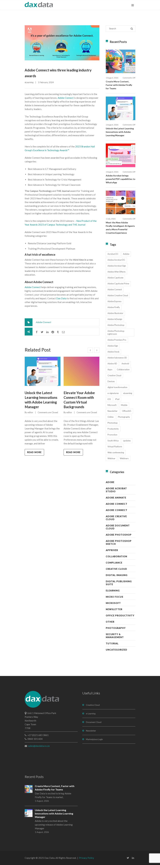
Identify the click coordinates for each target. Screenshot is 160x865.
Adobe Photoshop (116, 325)
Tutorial (112, 643)
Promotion (112, 434)
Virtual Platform (115, 446)
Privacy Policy (86, 857)
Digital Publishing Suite (119, 583)
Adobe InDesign (115, 319)
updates (127, 440)
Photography (124, 417)
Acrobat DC (113, 254)
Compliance (114, 562)
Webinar (111, 458)
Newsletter (113, 411)
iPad (117, 399)
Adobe (126, 254)
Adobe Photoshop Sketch (119, 542)
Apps (110, 369)
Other (110, 621)
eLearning (29, 82)
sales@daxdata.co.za (39, 745)
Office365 (126, 411)
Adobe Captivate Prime (118, 283)
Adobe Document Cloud (118, 527)
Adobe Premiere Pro (117, 340)
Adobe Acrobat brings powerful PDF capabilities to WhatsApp (120, 179)
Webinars (124, 458)
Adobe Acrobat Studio (116, 490)
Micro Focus (114, 596)
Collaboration (123, 369)
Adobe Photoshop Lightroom (116, 332)
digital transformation (117, 387)
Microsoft (112, 405)
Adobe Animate (116, 497)
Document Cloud (93, 722)
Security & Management (115, 636)
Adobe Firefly (114, 307)
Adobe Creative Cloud (118, 295)
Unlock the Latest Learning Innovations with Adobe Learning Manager (120, 132)
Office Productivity (120, 615)
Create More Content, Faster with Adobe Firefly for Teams (119, 85)
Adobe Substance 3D (117, 357)
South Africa (113, 440)
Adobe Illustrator (115, 313)
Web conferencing (116, 452)
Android (125, 363)
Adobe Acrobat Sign (117, 266)
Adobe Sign (113, 346)
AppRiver (112, 550)
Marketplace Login (94, 739)
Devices (111, 381)
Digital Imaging (117, 575)
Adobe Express (114, 301)
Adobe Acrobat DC (116, 260)
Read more (34, 452)
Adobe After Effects (116, 271)
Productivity (113, 429)
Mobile (124, 405)
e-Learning (90, 713)
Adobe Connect (66, 97)
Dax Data (61, 298)
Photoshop (113, 423)
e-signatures (113, 393)
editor (30, 412)
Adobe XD (112, 363)
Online (110, 417)
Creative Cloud (114, 375)
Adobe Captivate (115, 277)
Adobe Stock (113, 351)
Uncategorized (116, 649)
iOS (109, 399)
